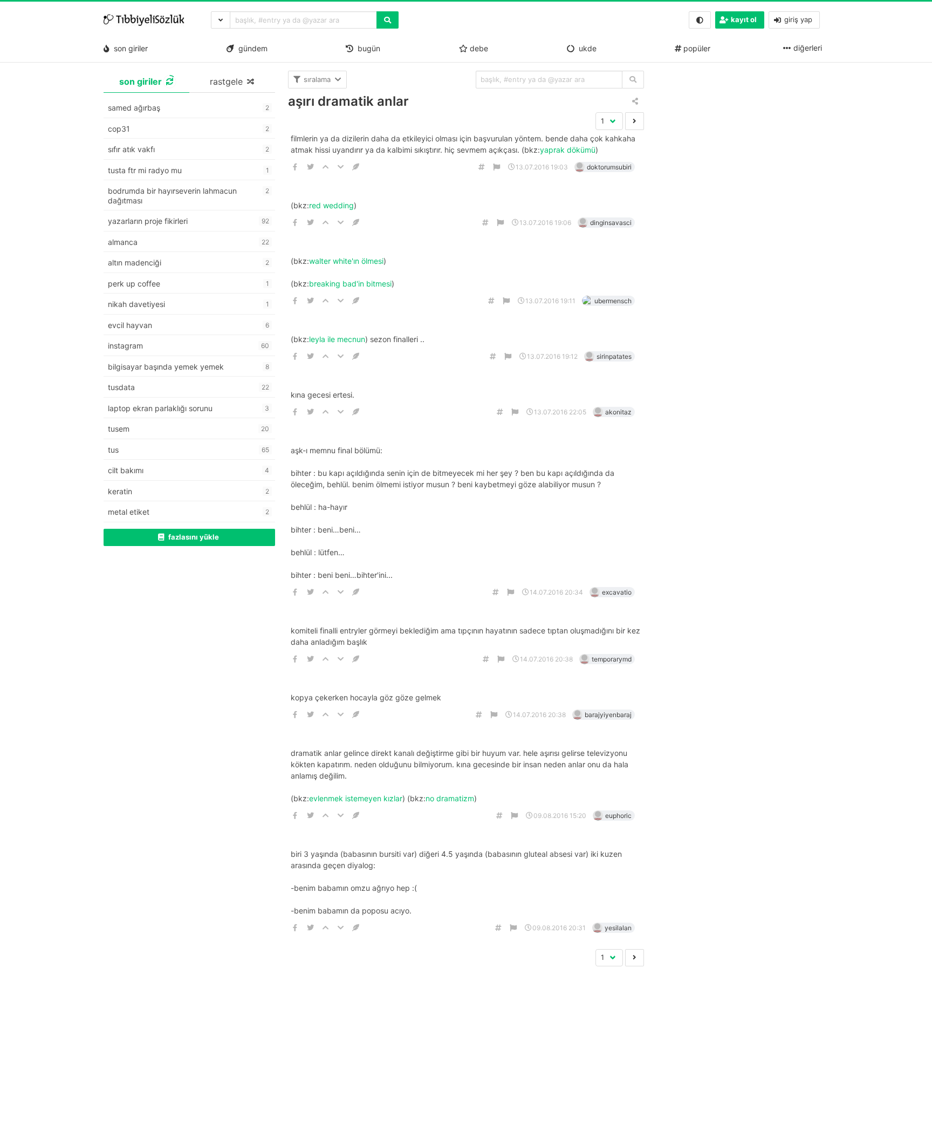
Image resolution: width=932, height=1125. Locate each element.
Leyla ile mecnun (337, 339)
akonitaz (618, 412)
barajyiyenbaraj (608, 715)
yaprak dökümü (567, 149)
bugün (366, 48)
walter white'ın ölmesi (346, 260)
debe (478, 48)
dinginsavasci (611, 223)
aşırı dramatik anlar (348, 101)
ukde (585, 48)
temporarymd (612, 659)
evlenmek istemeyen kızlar (355, 798)
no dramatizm (450, 798)
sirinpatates (614, 356)
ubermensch (613, 301)
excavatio (617, 592)
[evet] (633, 79)
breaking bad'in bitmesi (350, 283)
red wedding (331, 205)
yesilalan (618, 928)
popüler (695, 48)
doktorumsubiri (609, 167)
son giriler (128, 48)
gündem (251, 48)
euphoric (618, 816)
